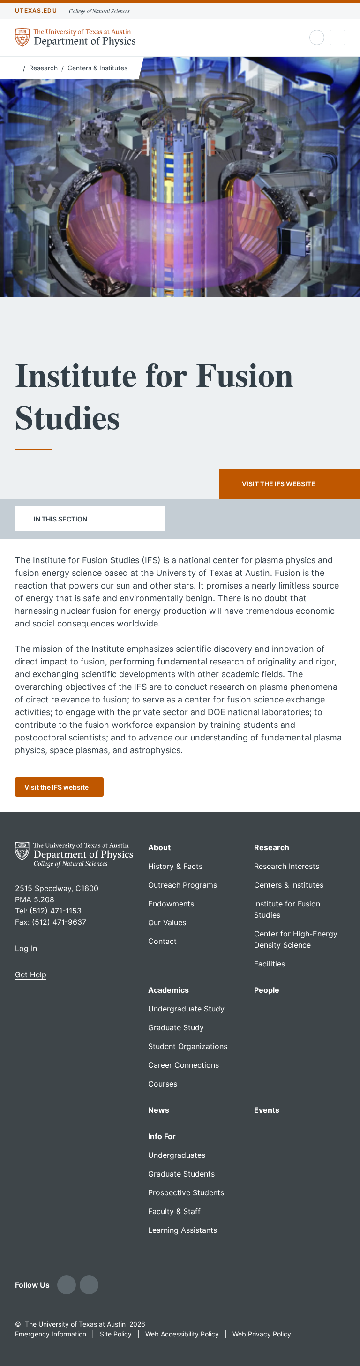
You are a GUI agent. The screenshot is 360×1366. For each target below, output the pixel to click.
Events (266, 1110)
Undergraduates (176, 1155)
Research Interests (286, 866)
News (158, 1110)
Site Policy (116, 1334)
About (159, 847)
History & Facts (175, 866)
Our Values (167, 922)
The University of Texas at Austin (75, 1324)
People (266, 990)
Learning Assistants (182, 1230)
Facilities (269, 963)
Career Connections (183, 1065)
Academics (168, 990)
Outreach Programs (182, 885)
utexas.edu (36, 10)
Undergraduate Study (186, 1008)
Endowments (171, 903)
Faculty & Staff (174, 1211)
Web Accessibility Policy (182, 1334)
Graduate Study (176, 1027)
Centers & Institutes (98, 68)
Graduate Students (181, 1173)
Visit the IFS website (278, 484)
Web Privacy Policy (261, 1334)
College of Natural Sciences (99, 11)
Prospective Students (186, 1192)
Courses (162, 1083)
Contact (162, 941)
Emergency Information (50, 1334)
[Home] (17, 67)
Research (43, 68)
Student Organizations (187, 1046)
